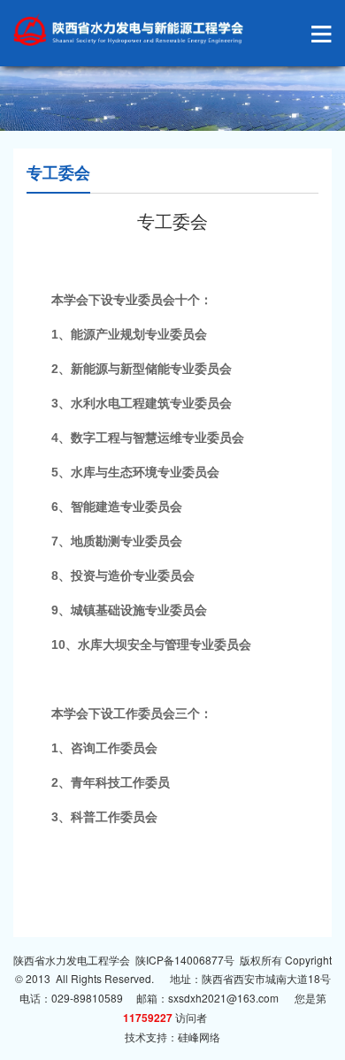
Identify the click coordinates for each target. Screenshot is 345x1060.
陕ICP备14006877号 (184, 959)
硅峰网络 (199, 1036)
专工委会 (58, 172)
